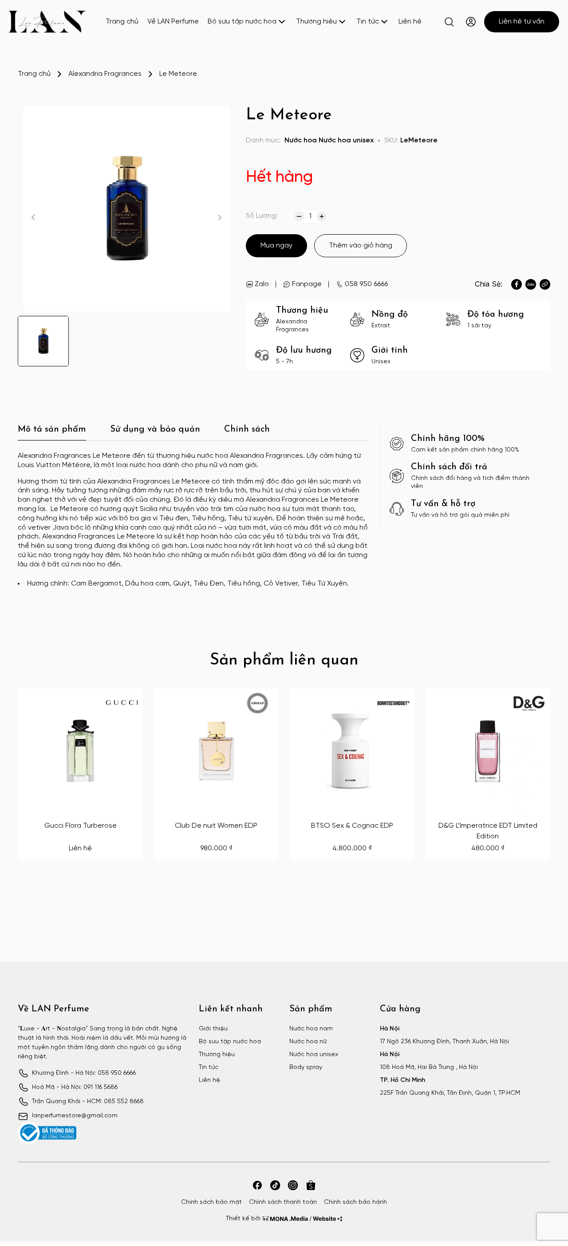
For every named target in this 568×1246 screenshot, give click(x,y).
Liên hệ (410, 21)
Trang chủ (122, 21)
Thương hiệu (316, 21)
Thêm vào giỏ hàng (360, 245)
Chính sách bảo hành (355, 1202)
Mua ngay (276, 245)
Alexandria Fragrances (105, 74)
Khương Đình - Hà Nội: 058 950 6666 (84, 1073)
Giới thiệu (213, 1029)
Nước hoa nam (311, 1029)
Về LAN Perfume (173, 21)
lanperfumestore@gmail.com (75, 1115)
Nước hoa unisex (346, 140)
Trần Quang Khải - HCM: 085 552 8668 (88, 1101)
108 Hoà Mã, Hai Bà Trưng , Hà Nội (429, 1067)
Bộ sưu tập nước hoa (242, 21)
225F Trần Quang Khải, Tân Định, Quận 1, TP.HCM (450, 1093)
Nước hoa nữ (308, 1041)
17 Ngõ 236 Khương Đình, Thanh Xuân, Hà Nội (444, 1041)
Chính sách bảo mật (211, 1202)
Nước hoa (300, 140)
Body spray (305, 1067)
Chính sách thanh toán (283, 1202)
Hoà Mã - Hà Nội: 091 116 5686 (75, 1087)
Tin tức (367, 21)
